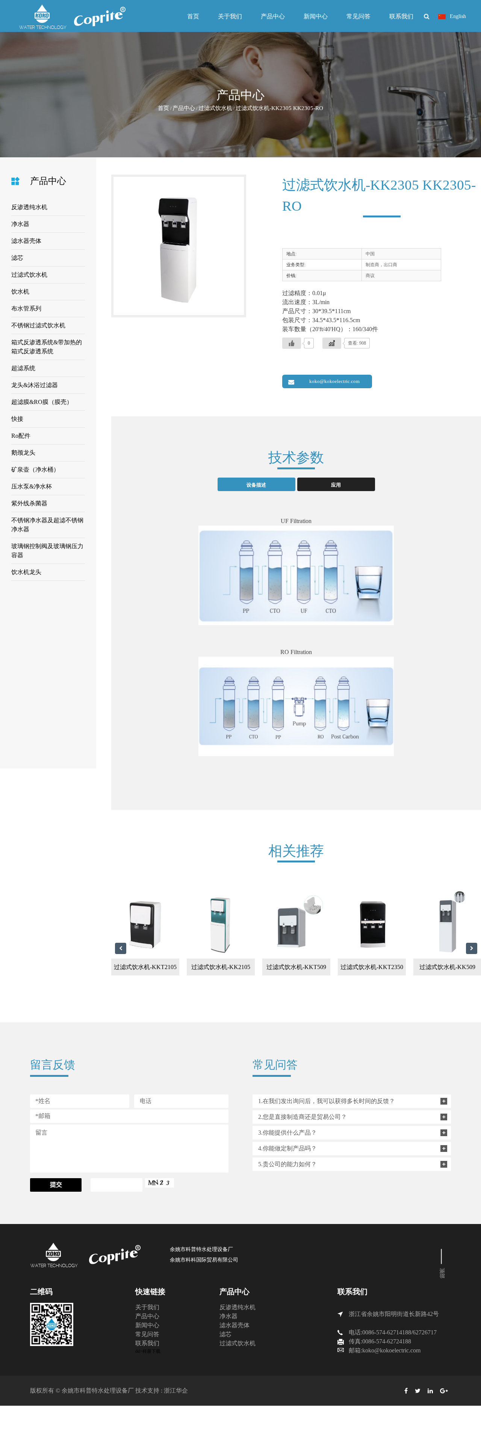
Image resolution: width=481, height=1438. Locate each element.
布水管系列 (26, 308)
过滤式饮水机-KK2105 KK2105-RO (177, 969)
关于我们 (230, 16)
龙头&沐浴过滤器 (34, 385)
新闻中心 (316, 16)
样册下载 (151, 1351)
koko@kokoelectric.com (334, 381)
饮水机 (20, 291)
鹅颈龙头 (23, 452)
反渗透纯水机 (29, 207)
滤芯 (17, 258)
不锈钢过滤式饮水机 (38, 325)
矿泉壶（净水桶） (35, 469)
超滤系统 (23, 368)
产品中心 (273, 16)
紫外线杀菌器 (29, 503)
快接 (17, 419)
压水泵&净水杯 (31, 486)
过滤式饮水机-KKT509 (253, 967)
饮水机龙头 (26, 572)
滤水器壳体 (26, 241)
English (457, 16)
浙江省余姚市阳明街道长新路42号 (394, 1314)
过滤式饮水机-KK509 (404, 967)
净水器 (20, 224)
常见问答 (358, 16)
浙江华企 (176, 1390)
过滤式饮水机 (215, 108)
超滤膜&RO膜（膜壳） (42, 402)
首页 (193, 16)
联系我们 (401, 16)
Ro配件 (20, 436)
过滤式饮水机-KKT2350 (328, 967)
